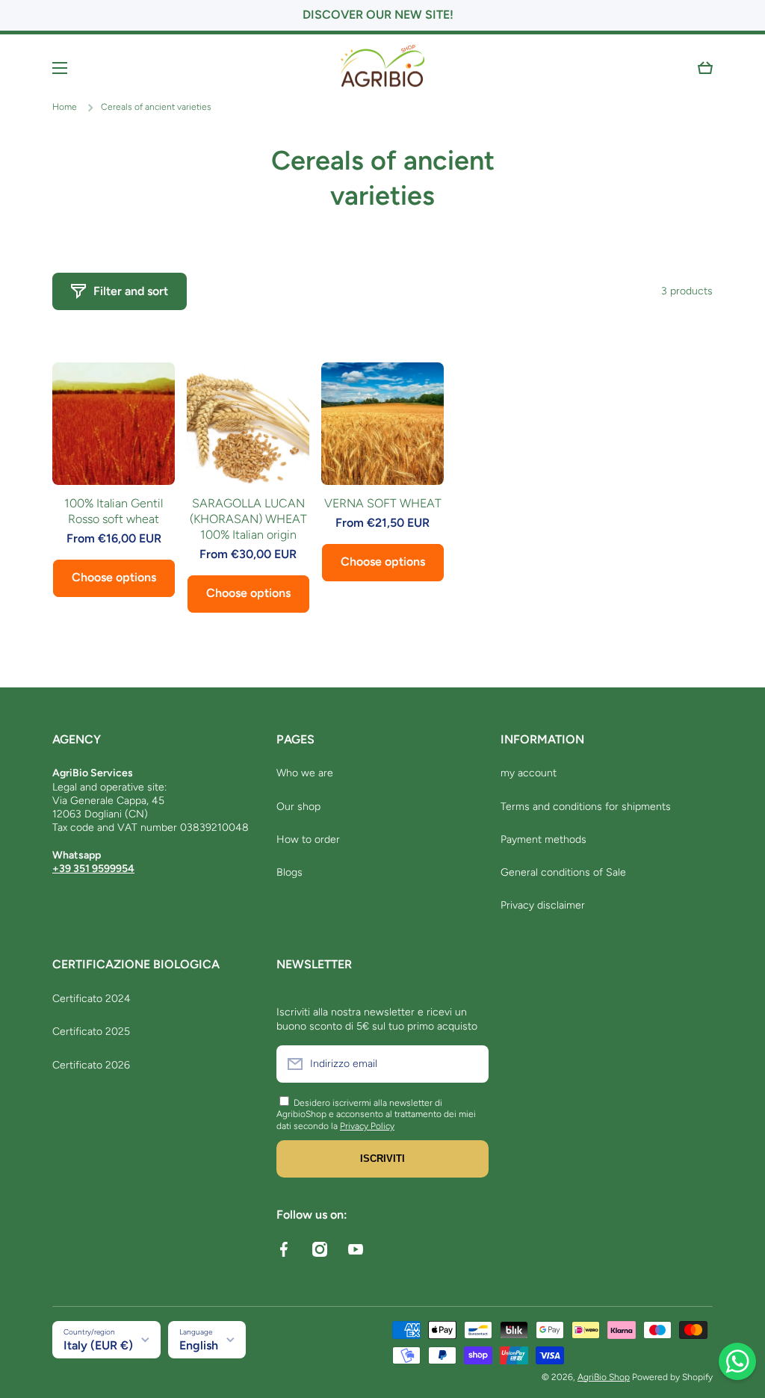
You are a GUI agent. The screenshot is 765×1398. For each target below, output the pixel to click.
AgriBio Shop (603, 1377)
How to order (308, 839)
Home (64, 107)
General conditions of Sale (563, 872)
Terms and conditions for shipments (586, 806)
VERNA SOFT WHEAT (383, 503)
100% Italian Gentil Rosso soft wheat (113, 511)
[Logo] (382, 68)
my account (529, 773)
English (198, 1345)
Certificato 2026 (91, 1065)
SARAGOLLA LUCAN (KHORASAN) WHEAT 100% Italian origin (248, 519)
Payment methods (543, 839)
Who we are (304, 773)
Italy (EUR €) (98, 1345)
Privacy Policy (367, 1126)
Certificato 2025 (91, 1031)
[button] (705, 68)
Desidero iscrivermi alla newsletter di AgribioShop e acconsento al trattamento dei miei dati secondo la (376, 1114)
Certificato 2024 (91, 998)
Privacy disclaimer (543, 905)
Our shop (298, 806)
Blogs (289, 872)
